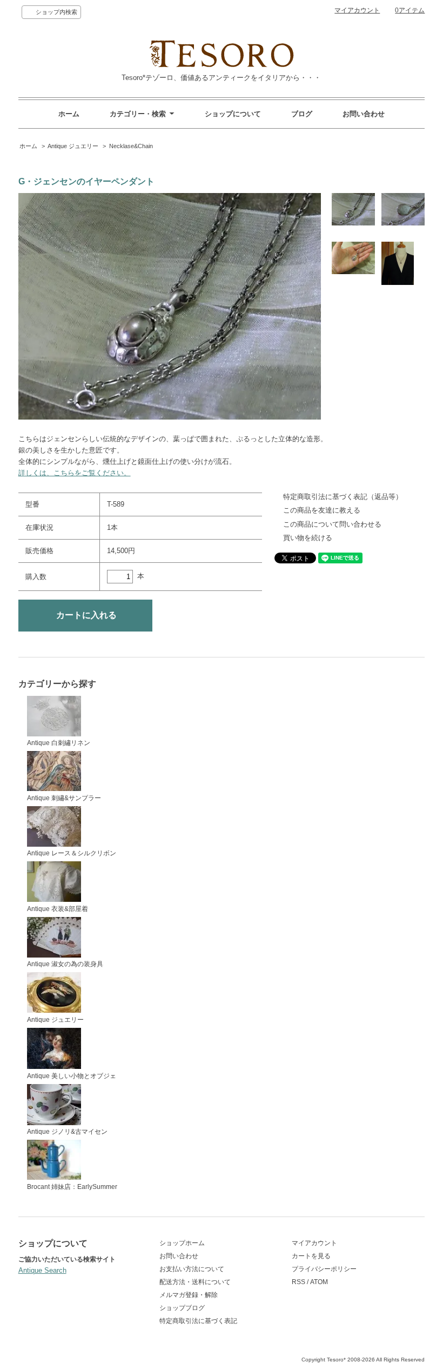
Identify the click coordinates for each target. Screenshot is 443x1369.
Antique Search (42, 1270)
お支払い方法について (191, 1269)
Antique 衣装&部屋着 (57, 909)
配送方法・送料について (195, 1282)
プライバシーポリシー (324, 1269)
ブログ (301, 114)
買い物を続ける (307, 538)
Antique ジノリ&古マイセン (67, 1131)
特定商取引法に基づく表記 (198, 1321)
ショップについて (233, 114)
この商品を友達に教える (321, 510)
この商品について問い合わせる (332, 524)
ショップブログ (182, 1308)
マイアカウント (357, 10)
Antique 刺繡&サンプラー (64, 798)
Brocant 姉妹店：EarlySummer (72, 1187)
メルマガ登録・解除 (188, 1295)
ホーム (68, 114)
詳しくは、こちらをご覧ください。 (74, 473)
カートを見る (311, 1256)
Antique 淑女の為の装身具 (65, 964)
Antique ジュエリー (73, 146)
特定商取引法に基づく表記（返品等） (342, 497)
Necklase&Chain (131, 146)
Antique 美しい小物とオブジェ (71, 1076)
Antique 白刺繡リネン (58, 743)
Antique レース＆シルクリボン (71, 853)
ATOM (319, 1282)
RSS (298, 1282)
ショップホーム (182, 1243)
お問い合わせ (364, 114)
